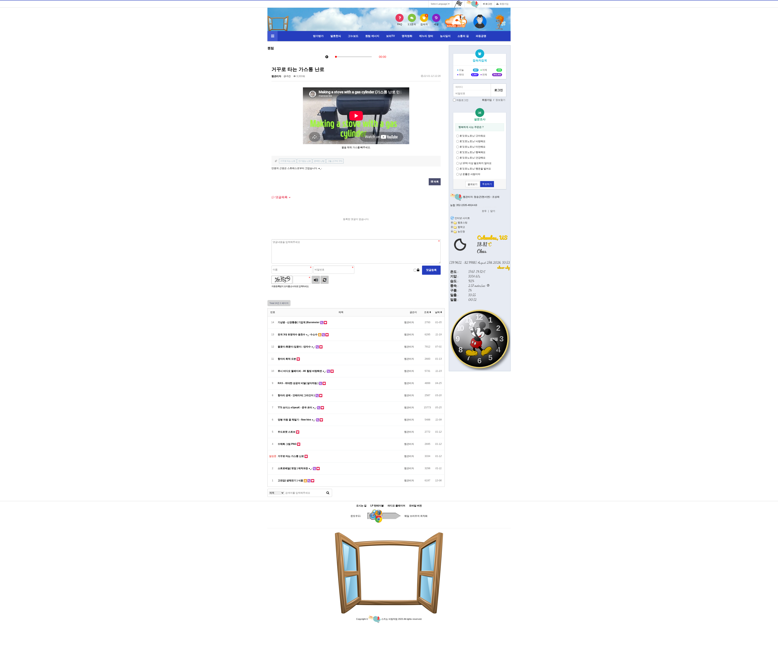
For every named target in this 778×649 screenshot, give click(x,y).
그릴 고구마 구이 (334, 161)
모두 (484, 211)
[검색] (328, 493)
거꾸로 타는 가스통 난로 (291, 456)
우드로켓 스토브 (287, 431)
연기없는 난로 (304, 161)
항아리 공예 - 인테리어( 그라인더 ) (296, 395)
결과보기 (472, 184)
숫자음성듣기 (316, 280)
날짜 (437, 312)
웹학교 (461, 227)
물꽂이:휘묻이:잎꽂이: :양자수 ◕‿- (297, 346)
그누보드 (353, 36)
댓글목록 (281, 197)
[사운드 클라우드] (456, 21)
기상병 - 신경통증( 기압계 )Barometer (299, 322)
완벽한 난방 (319, 161)
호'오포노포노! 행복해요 (472, 152)
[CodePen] (480, 22)
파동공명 (481, 36)
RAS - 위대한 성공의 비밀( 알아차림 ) (298, 383)
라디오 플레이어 (396, 505)
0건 (288, 76)
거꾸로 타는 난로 (287, 161)
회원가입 (504, 4)
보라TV (390, 36)
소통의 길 (463, 36)
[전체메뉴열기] (272, 36)
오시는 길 (361, 505)
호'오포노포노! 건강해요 (472, 157)
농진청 (461, 231)
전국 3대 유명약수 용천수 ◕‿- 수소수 (298, 334)
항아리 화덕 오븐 (287, 358)
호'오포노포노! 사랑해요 (472, 141)
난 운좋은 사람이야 (470, 174)
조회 (427, 312)
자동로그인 (462, 100)
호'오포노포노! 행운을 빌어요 (475, 168)
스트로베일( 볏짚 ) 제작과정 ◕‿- (295, 468)
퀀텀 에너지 (372, 36)
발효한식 (335, 36)
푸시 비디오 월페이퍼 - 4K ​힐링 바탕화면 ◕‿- (302, 371)
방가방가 (318, 36)
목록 (436, 181)
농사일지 (445, 36)
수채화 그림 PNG (287, 444)
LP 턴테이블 (377, 505)
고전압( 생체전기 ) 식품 (291, 480)
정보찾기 (500, 100)
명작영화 (407, 36)
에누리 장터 (426, 36)
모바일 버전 (415, 505)
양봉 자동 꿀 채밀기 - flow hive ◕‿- (297, 419)
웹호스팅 (462, 222)
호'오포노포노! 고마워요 (472, 135)
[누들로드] (500, 22)
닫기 (492, 211)
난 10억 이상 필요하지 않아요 (476, 163)
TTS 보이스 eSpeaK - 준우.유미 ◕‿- (297, 407)
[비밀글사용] (418, 270)
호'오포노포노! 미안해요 (472, 146)
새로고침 (325, 280)
